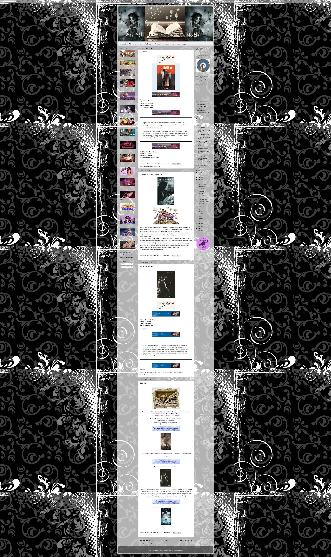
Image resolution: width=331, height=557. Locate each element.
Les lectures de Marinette (201, 128)
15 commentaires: (166, 532)
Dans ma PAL (199, 108)
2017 (199, 179)
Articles (124, 263)
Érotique (154, 375)
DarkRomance (147, 375)
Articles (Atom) (150, 543)
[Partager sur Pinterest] (179, 164)
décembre (201, 184)
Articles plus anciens (185, 540)
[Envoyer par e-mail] (173, 164)
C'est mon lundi (148, 535)
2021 (199, 170)
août (200, 193)
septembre (202, 191)
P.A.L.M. (198, 114)
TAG (197, 119)
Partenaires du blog (162, 44)
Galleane (177, 415)
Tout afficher (209, 161)
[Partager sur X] (176, 164)
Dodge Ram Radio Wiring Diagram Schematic (203, 151)
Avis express (147, 258)
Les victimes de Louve (203, 134)
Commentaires (125, 266)
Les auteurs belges (180, 44)
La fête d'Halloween (202, 158)
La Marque (143, 52)
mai (200, 211)
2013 (199, 228)
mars (200, 216)
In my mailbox (199, 110)
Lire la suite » (143, 161)
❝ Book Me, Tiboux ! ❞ (203, 141)
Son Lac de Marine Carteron (204, 130)
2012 (199, 231)
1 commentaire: (166, 255)
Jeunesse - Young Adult (154, 166)
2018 (199, 177)
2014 (199, 226)
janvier (201, 221)
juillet (200, 206)
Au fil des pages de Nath (128, 255)
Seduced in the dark (147, 266)
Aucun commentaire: (167, 372)
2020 (199, 172)
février (201, 218)
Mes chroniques (135, 44)
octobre (201, 189)
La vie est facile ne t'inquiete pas (151, 174)
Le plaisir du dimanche (201, 112)
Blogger (181, 550)
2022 (199, 168)
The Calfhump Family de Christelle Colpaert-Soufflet (204, 136)
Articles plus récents (146, 540)
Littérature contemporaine (157, 258)
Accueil (123, 44)
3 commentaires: (166, 163)
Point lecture (199, 116)
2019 (199, 175)
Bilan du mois (199, 104)
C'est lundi (143, 383)
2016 (199, 182)
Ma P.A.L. (147, 44)
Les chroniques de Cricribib (202, 80)
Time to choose (199, 121)
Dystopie (146, 166)
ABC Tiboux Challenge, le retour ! (204, 143)
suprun (171, 550)
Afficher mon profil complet (126, 257)
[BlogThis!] (175, 164)
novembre (201, 186)
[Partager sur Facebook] (178, 164)
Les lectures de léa (202, 157)
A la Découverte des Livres (203, 149)
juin (200, 209)
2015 (199, 224)
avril (200, 213)
